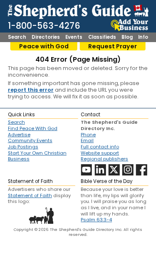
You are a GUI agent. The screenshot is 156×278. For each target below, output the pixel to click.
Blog (127, 37)
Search (17, 37)
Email (87, 140)
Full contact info (100, 146)
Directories (46, 37)
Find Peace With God (32, 128)
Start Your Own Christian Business (37, 156)
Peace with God (44, 46)
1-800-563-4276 (44, 26)
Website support (100, 153)
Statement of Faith (30, 195)
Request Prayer (112, 46)
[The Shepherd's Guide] (78, 10)
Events (73, 37)
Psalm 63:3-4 (96, 219)
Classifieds (102, 37)
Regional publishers (104, 158)
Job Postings (23, 146)
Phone (88, 134)
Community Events (30, 140)
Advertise (19, 134)
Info (143, 37)
